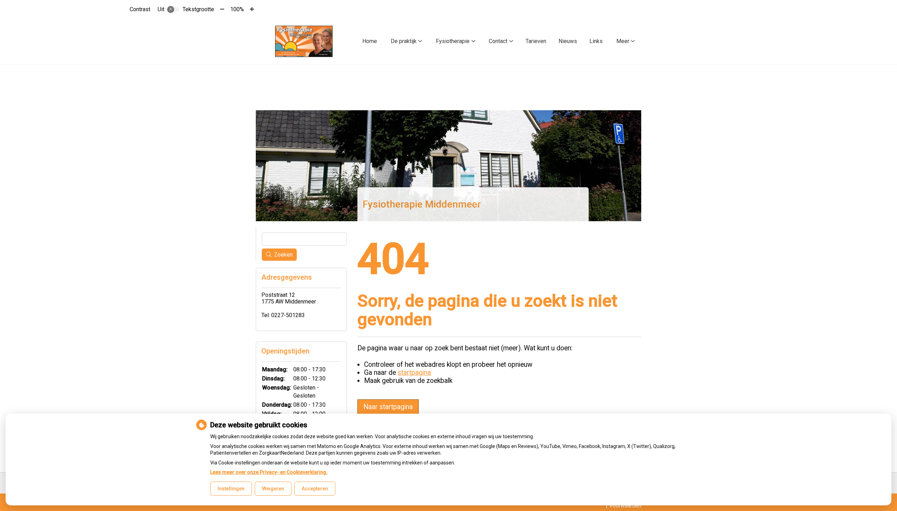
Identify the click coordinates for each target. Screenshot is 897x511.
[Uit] (173, 9)
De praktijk (404, 41)
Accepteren (315, 488)
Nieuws (568, 41)
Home (369, 41)
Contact (498, 41)
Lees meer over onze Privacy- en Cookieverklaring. (269, 472)
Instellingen (231, 488)
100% (237, 9)
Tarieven (536, 41)
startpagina (414, 373)
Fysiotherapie (453, 41)
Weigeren (273, 488)
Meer (622, 41)
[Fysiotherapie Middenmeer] (304, 41)
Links (596, 41)
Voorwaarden (625, 505)
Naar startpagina (388, 407)
